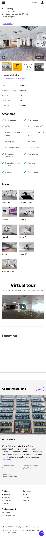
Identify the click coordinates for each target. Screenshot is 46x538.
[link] (22, 79)
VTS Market (6, 497)
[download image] (3, 57)
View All (39, 57)
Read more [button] (6, 460)
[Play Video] (23, 307)
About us (26, 501)
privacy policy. (11, 532)
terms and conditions (35, 530)
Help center (6, 512)
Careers (26, 497)
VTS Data (5, 504)
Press (25, 494)
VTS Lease (6, 494)
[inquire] (41, 533)
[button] (23, 44)
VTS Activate (6, 501)
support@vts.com (8, 515)
